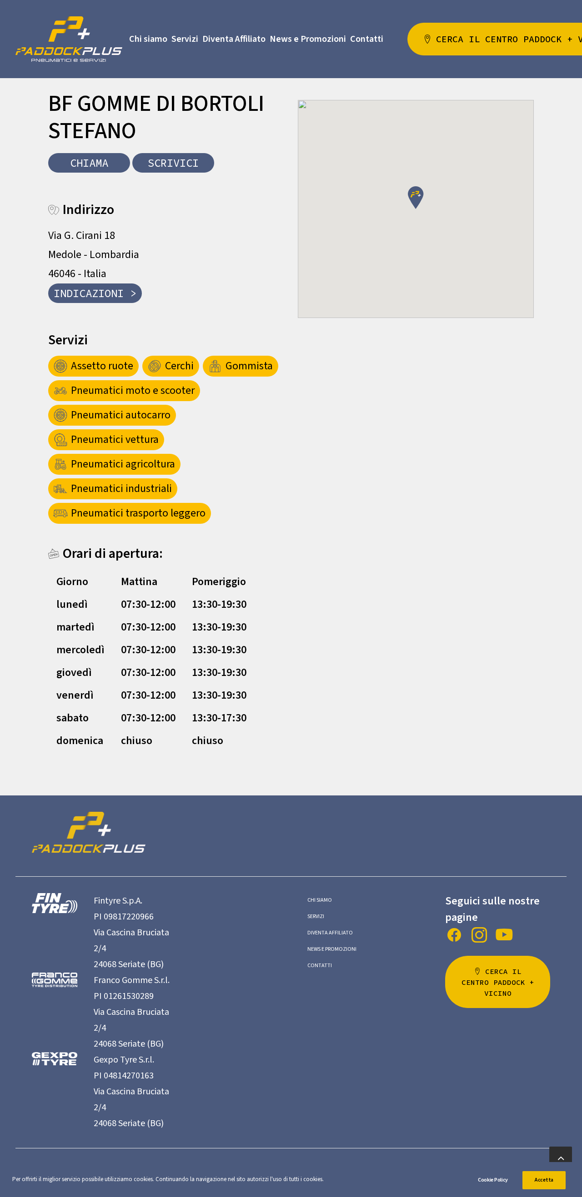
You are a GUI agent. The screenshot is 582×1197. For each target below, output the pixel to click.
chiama (89, 163)
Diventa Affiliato (234, 39)
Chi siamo (148, 39)
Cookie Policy (493, 1180)
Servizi (184, 39)
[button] (416, 197)
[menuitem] (148, 39)
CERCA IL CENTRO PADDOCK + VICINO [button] (500, 982)
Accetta (544, 1180)
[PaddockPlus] (68, 39)
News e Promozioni (308, 39)
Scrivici (173, 163)
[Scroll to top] (560, 1157)
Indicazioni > (95, 293)
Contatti (366, 39)
